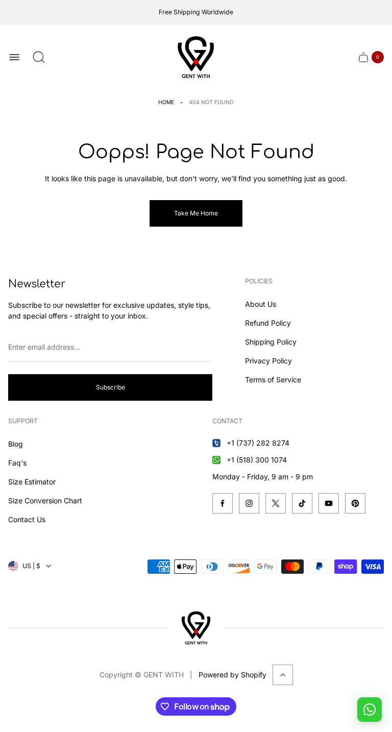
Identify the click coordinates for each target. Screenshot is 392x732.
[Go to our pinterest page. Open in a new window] (355, 503)
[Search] (39, 57)
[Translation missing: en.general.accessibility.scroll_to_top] (283, 675)
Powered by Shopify (232, 674)
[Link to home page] (196, 627)
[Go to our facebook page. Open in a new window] (222, 503)
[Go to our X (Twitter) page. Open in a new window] (275, 503)
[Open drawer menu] (14, 57)
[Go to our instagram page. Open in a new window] (249, 503)
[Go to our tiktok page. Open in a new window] (302, 503)
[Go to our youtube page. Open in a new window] (328, 503)
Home (166, 102)
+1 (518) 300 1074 (257, 459)
